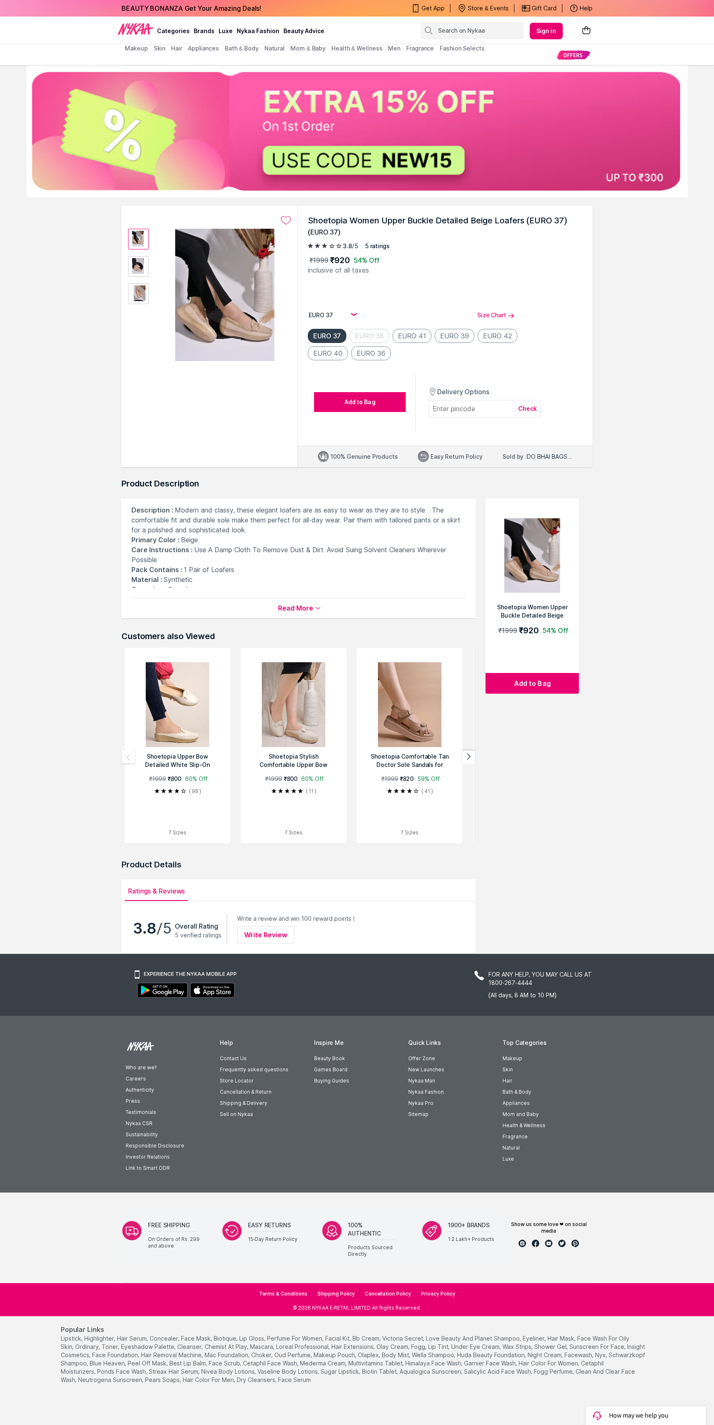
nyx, (601, 1354)
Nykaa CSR (139, 1123)
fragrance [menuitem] (420, 48)
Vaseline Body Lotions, (288, 1371)
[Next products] (468, 757)
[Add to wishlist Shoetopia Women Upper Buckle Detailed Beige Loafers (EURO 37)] (286, 220)
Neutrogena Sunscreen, (110, 1379)
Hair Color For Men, (209, 1379)
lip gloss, (252, 1338)
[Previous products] (128, 757)
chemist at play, (226, 1346)
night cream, (545, 1354)
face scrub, (225, 1363)
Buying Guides (331, 1081)
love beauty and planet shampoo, (473, 1338)
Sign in (546, 30)
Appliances (516, 1103)
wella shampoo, (433, 1354)
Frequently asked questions (254, 1069)
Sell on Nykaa (236, 1114)
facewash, (578, 1354)
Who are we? (141, 1067)
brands (204, 30)
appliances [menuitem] (203, 48)
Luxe (508, 1159)
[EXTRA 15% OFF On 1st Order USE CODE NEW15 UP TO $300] (357, 131)
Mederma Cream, (323, 1363)
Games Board (330, 1069)
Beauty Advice (303, 30)
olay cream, (392, 1346)
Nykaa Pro (420, 1103)
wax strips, (517, 1346)
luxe (226, 30)
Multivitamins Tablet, (376, 1363)
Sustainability (142, 1134)
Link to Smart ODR (148, 1168)
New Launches (426, 1069)
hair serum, (132, 1338)
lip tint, (439, 1346)
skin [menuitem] (160, 48)
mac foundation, (227, 1354)
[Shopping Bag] (586, 30)
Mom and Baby (520, 1114)
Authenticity (140, 1090)
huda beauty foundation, (491, 1354)
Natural (511, 1148)
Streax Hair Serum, (174, 1371)
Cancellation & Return (245, 1092)
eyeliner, (534, 1338)
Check (527, 408)
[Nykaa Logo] (135, 28)
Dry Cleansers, (256, 1379)
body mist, (396, 1354)
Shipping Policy (336, 1294)
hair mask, (561, 1338)
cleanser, (190, 1346)
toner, (110, 1346)
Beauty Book (329, 1058)
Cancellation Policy (388, 1294)
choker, (262, 1354)
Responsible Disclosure (155, 1145)
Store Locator (237, 1081)
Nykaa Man (421, 1081)
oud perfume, (293, 1354)
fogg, (418, 1346)
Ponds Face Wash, (122, 1371)
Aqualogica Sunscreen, (431, 1371)
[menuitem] (572, 55)
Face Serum (294, 1379)
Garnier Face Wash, (490, 1363)
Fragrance (515, 1136)
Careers (136, 1078)
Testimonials (141, 1112)
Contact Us (233, 1058)
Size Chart (491, 315)
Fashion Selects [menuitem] (462, 48)
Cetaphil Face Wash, (270, 1363)
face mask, (196, 1338)
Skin (507, 1069)
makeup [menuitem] (136, 48)
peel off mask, (148, 1363)
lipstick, (72, 1338)
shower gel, (551, 1346)
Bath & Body (516, 1092)
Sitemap (418, 1114)
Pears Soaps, (163, 1379)
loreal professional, (303, 1346)
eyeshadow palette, (148, 1346)
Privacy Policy (438, 1294)
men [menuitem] (394, 48)
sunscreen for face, (597, 1346)
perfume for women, (295, 1338)
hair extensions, (353, 1346)
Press (133, 1101)
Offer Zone (421, 1058)
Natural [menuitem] (274, 48)
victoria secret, (403, 1338)
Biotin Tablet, (380, 1371)
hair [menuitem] (176, 48)
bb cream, (366, 1338)
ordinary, (87, 1346)
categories (173, 30)
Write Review (265, 935)
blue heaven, (108, 1363)
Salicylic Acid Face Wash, (498, 1371)
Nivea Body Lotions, (228, 1371)
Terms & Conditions (283, 1294)
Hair (507, 1081)
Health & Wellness (523, 1125)
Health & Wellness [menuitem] (356, 48)
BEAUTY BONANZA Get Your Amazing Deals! (191, 8)
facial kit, (338, 1338)
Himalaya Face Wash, (433, 1363)
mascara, (262, 1346)
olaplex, (369, 1354)
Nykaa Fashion (258, 30)
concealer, (164, 1338)
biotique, (226, 1338)
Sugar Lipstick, (340, 1371)
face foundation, (115, 1354)
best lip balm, (188, 1363)
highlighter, (99, 1338)
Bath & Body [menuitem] (242, 48)
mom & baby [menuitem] (308, 48)
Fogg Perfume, (554, 1371)
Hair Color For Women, (549, 1363)
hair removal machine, (172, 1354)
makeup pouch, (335, 1354)
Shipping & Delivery (243, 1103)
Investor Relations (148, 1157)
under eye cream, (476, 1346)
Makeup (512, 1058)
